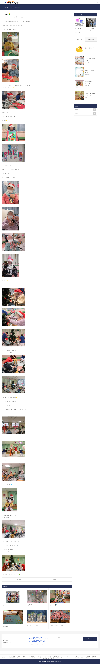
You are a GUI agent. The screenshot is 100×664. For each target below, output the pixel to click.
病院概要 (12, 656)
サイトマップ (54, 658)
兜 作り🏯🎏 (53, 605)
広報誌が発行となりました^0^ (90, 82)
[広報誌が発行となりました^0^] (79, 83)
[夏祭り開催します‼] (79, 22)
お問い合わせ (90, 639)
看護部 (24, 656)
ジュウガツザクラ (90, 28)
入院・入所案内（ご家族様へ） (35, 656)
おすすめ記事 (91, 39)
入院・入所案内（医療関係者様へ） (53, 656)
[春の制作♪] (13, 617)
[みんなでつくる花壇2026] (79, 60)
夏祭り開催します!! (90, 48)
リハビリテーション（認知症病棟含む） (74, 656)
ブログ (85, 109)
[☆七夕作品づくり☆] (37, 596)
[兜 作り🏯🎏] (60, 596)
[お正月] (13, 596)
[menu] (98, 2)
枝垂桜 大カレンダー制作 (56, 625)
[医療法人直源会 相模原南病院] (11, 2)
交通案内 (88, 656)
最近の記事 (79, 39)
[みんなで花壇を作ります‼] (79, 72)
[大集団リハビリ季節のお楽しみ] (79, 95)
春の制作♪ (5, 626)
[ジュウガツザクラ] (91, 22)
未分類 (85, 113)
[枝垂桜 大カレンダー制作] (60, 616)
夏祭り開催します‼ (78, 29)
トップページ (5, 656)
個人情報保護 (46, 658)
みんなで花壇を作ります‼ (90, 71)
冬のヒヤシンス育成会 (32, 625)
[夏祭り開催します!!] (79, 49)
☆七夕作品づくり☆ (32, 605)
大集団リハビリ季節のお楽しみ (90, 94)
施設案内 (19, 656)
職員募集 (94, 656)
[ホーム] (2, 8)
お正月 (5, 605)
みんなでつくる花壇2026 (90, 59)
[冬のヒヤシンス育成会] (37, 616)
